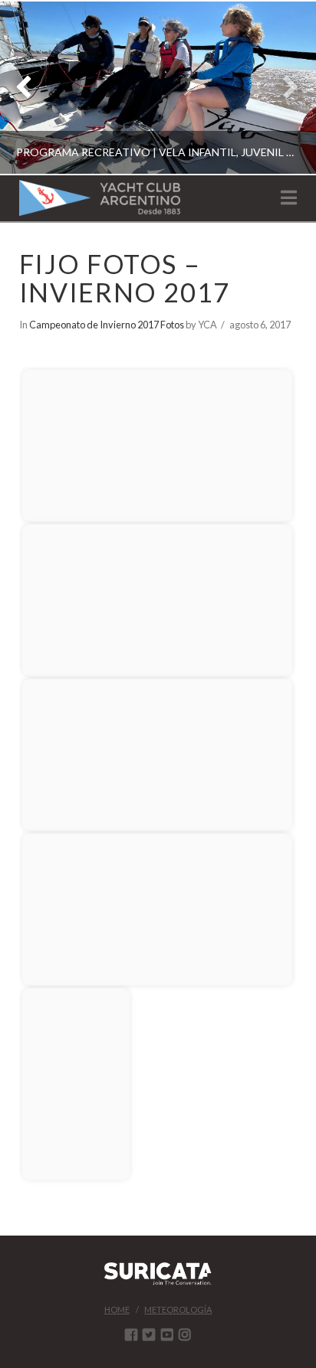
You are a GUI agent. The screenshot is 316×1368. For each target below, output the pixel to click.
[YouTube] (167, 1334)
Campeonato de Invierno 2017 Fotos (106, 324)
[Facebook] (131, 1334)
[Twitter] (149, 1334)
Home (117, 1309)
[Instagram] (185, 1334)
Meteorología (178, 1309)
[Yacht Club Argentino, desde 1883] (99, 198)
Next (283, 87)
